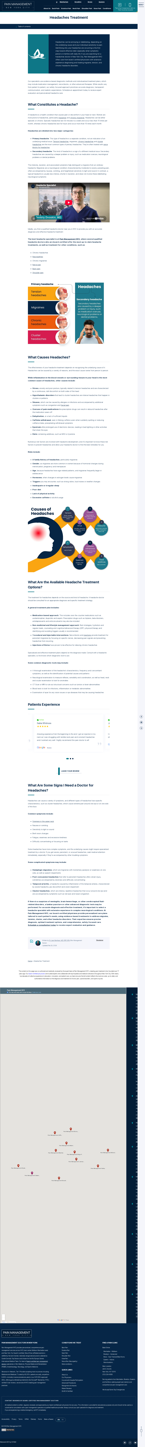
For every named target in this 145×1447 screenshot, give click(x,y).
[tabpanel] (68, 733)
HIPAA (27, 1419)
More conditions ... (67, 1364)
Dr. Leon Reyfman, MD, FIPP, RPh (59, 940)
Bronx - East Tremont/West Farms (114, 1357)
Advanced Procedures (69, 1383)
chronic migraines (77, 118)
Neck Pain (76, 8)
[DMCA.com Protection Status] (8, 1430)
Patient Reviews (67, 1388)
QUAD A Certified (67, 1391)
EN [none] (59, 1420)
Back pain (36, 269)
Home (30, 961)
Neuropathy (73, 1361)
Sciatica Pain (66, 8)
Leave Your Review (70, 771)
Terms (20, 1419)
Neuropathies (37, 257)
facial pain (65, 405)
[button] (60, 1420)
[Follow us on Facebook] (130, 1443)
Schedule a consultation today (42, 925)
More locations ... (108, 1362)
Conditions (107, 8)
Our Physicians (66, 1377)
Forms (40, 1419)
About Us (47, 8)
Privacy (14, 1419)
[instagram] (141, 722)
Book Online (121, 4)
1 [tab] (67, 758)
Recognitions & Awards (69, 1386)
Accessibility (6, 1419)
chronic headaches (86, 141)
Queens (102, 2)
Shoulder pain (38, 273)
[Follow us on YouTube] (135, 1443)
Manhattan (64, 2)
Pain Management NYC (70, 239)
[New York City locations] (58, 2)
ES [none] (62, 1420)
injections (87, 635)
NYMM (14, 1442)
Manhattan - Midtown (110, 1351)
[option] (63, 1420)
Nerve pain (36, 265)
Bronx (90, 2)
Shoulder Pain (87, 8)
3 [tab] (72, 758)
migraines (62, 118)
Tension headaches (61, 141)
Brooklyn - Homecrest (110, 1354)
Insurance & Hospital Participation (72, 1380)
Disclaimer (99, 940)
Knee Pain (97, 8)
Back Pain (55, 8)
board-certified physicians (36, 974)
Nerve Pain (65, 1361)
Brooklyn (78, 2)
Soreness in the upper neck (43, 821)
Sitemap (33, 1419)
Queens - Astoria (108, 1359)
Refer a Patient (48, 1419)
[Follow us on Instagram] (125, 1443)
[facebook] (141, 716)
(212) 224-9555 (130, 4)
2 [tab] (70, 758)
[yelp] (141, 728)
